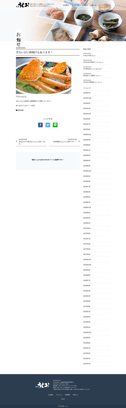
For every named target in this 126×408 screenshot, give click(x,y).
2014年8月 (86, 343)
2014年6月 (86, 353)
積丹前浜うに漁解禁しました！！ (93, 75)
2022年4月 (86, 108)
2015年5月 (86, 322)
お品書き (66, 5)
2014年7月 (86, 348)
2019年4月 (86, 202)
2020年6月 (86, 155)
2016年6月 (86, 285)
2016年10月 (87, 265)
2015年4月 (86, 327)
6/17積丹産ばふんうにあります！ (93, 69)
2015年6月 (86, 317)
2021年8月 (86, 119)
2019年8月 (86, 181)
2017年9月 (86, 228)
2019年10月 (87, 171)
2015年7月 (86, 311)
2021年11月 (87, 113)
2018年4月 (86, 223)
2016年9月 (86, 270)
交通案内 (85, 5)
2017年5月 (86, 249)
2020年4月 (86, 166)
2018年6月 (86, 212)
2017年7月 (86, 238)
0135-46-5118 (56, 380)
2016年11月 (87, 259)
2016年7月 (86, 280)
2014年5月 (86, 358)
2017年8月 (86, 233)
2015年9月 (86, 301)
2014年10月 (87, 332)
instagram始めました (89, 55)
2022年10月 (87, 98)
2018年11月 (87, 207)
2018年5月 (86, 218)
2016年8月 (86, 275)
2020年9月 (86, 140)
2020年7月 (86, 150)
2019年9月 (86, 176)
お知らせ (93, 5)
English (107, 5)
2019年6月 (86, 192)
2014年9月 (86, 337)
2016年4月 (86, 296)
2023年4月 (86, 93)
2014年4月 (86, 363)
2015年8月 (86, 306)
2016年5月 (86, 291)
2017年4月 (86, 254)
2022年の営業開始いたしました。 (93, 82)
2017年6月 (86, 244)
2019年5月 (86, 197)
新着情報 (21, 110)
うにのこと (75, 5)
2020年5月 (86, 160)
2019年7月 (86, 186)
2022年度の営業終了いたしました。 (93, 62)
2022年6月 (86, 103)
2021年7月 (86, 124)
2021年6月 (86, 129)
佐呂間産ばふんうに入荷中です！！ (65, 141)
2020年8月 (86, 145)
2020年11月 (87, 134)
